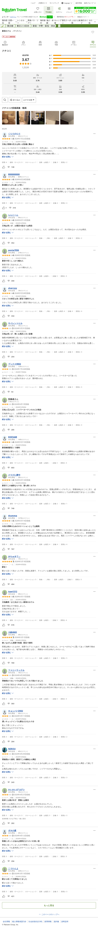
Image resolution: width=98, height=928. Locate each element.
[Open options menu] (94, 133)
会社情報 (6, 921)
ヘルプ (33, 3)
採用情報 (48, 921)
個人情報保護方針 (19, 921)
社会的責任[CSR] (35, 921)
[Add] (93, 32)
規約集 (56, 921)
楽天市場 (79, 3)
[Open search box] (5, 100)
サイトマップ (54, 3)
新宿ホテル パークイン (12, 31)
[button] (9, 117)
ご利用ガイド (42, 3)
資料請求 (64, 921)
